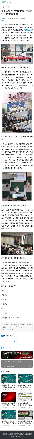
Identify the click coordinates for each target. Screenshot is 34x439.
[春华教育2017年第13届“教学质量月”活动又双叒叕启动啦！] (8, 415)
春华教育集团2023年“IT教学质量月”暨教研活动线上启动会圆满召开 (9, 404)
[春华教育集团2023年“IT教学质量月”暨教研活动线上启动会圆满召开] (8, 397)
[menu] (31, 2)
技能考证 (21, 412)
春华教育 (3, 18)
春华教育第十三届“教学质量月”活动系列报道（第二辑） (24, 386)
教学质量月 (28, 30)
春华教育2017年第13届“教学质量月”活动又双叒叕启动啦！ (9, 422)
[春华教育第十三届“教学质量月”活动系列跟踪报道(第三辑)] (8, 379)
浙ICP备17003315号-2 (18, 434)
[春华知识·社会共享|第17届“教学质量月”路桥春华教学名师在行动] (25, 415)
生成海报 (7, 347)
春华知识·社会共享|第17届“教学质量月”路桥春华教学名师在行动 (25, 422)
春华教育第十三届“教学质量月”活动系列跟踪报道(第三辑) (8, 386)
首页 (2, 7)
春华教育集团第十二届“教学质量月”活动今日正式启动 (25, 404)
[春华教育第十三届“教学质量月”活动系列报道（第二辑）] (25, 379)
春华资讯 (22, 18)
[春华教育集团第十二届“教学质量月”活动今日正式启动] (25, 397)
